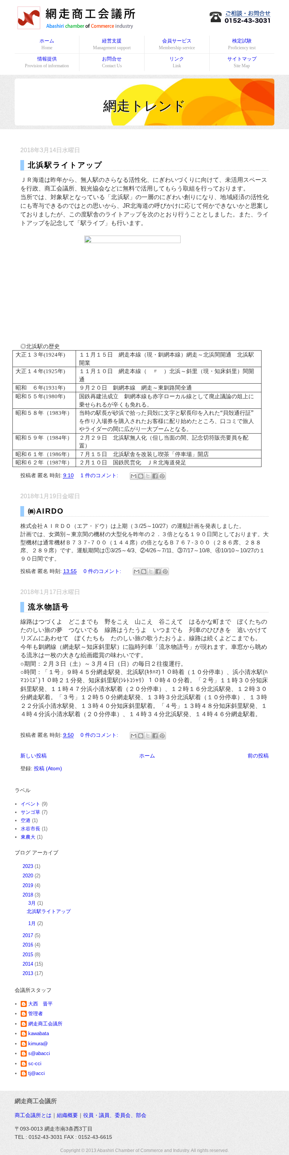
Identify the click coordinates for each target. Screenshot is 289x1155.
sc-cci (34, 1063)
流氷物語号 (48, 607)
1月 (32, 923)
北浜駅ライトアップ (65, 165)
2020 (29, 875)
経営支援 (112, 44)
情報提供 (47, 62)
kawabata (38, 1033)
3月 (32, 903)
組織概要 (67, 1115)
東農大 (28, 837)
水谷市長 (30, 828)
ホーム (47, 44)
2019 (29, 885)
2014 (29, 964)
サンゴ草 (30, 812)
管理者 (35, 1013)
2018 (29, 895)
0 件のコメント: (103, 571)
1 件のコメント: (100, 475)
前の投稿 (258, 756)
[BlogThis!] (140, 476)
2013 (29, 973)
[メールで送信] (133, 476)
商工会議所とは (33, 1115)
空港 (25, 820)
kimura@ (38, 1043)
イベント (30, 804)
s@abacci (39, 1053)
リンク (176, 62)
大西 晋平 (40, 1004)
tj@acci (36, 1073)
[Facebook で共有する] (155, 476)
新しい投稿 (33, 756)
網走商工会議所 (45, 1023)
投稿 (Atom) (48, 768)
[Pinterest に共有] (162, 476)
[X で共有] (148, 476)
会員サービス (177, 44)
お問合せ (112, 62)
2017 (29, 935)
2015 (29, 954)
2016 (29, 945)
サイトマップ (242, 62)
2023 (29, 866)
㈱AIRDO (46, 511)
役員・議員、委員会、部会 (114, 1115)
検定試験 (242, 44)
